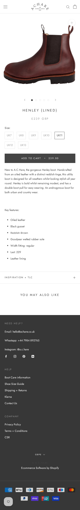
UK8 (21, 135)
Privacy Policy (13, 424)
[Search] (68, 6)
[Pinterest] (24, 356)
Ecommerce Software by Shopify (40, 468)
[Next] (55, 100)
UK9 (33, 135)
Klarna (8, 397)
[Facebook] (6, 356)
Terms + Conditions (16, 431)
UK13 (23, 145)
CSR (7, 437)
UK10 (46, 135)
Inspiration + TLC (19, 277)
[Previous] (24, 100)
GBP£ (38, 454)
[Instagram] (15, 356)
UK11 (59, 135)
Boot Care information (17, 377)
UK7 (9, 135)
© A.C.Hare (40, 462)
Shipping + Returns (16, 390)
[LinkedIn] (32, 356)
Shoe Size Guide (14, 384)
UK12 (10, 145)
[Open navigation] (5, 6)
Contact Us (11, 403)
